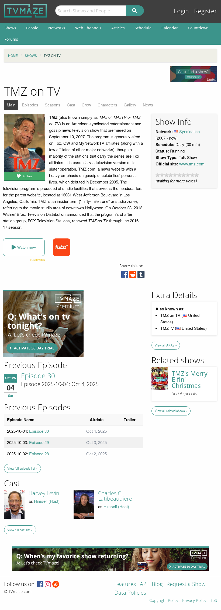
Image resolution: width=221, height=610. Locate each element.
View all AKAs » (166, 345)
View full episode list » (22, 468)
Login (181, 11)
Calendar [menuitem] (169, 27)
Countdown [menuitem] (198, 27)
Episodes (30, 105)
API (144, 584)
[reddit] (132, 276)
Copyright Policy (163, 601)
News (148, 105)
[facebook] (124, 276)
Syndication (189, 131)
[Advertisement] (43, 323)
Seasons (52, 105)
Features (125, 584)
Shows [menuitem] (10, 27)
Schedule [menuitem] (143, 27)
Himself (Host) (47, 501)
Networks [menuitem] (56, 27)
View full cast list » (20, 530)
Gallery (130, 105)
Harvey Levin (44, 493)
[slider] (177, 175)
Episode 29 (39, 442)
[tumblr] (140, 276)
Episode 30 (38, 376)
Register (205, 11)
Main (11, 105)
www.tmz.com (192, 164)
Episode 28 (39, 453)
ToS (213, 601)
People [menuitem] (32, 27)
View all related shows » (171, 410)
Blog (157, 584)
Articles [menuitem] (118, 27)
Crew (86, 105)
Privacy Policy (194, 601)
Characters (107, 105)
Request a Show (186, 584)
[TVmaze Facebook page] (40, 584)
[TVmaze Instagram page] (48, 584)
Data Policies (130, 593)
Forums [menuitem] (11, 39)
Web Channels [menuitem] (88, 27)
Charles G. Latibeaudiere (115, 496)
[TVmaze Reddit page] (55, 584)
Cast (71, 105)
